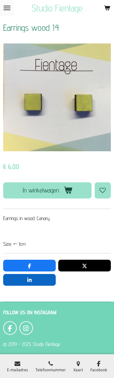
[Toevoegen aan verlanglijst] (103, 190)
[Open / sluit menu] (7, 8)
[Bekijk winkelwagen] (107, 8)
